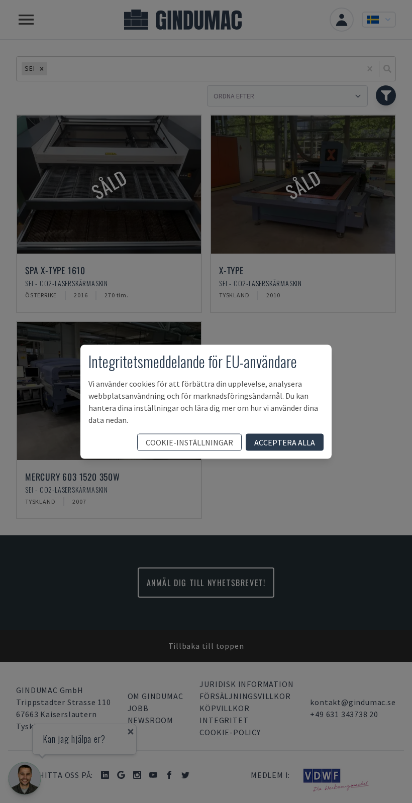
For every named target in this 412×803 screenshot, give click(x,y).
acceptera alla (284, 442)
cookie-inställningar (189, 442)
